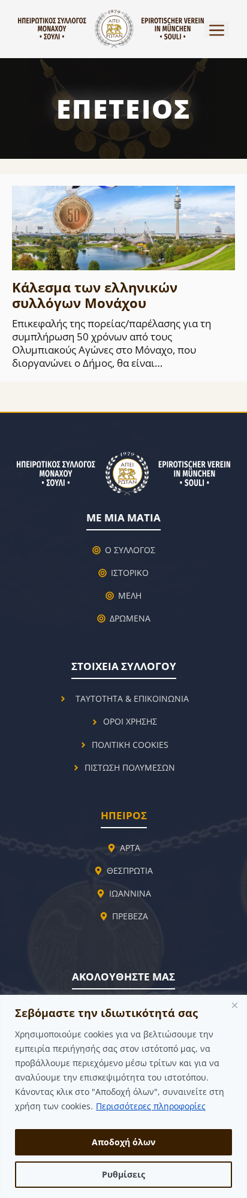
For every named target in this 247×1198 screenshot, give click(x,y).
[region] (123, 1096)
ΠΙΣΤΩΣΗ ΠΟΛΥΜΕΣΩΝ (130, 767)
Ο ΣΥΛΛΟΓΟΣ (130, 550)
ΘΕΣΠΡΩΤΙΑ (130, 870)
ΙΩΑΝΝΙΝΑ (130, 893)
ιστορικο (130, 572)
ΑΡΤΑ (130, 847)
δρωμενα (130, 618)
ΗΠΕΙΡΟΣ (124, 815)
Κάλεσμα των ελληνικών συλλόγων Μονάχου (94, 295)
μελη (129, 595)
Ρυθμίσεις (123, 1174)
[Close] (234, 1005)
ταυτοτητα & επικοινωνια (132, 698)
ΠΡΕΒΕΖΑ (130, 916)
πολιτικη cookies (130, 744)
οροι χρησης (130, 721)
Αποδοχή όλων (123, 1142)
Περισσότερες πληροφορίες (151, 1106)
